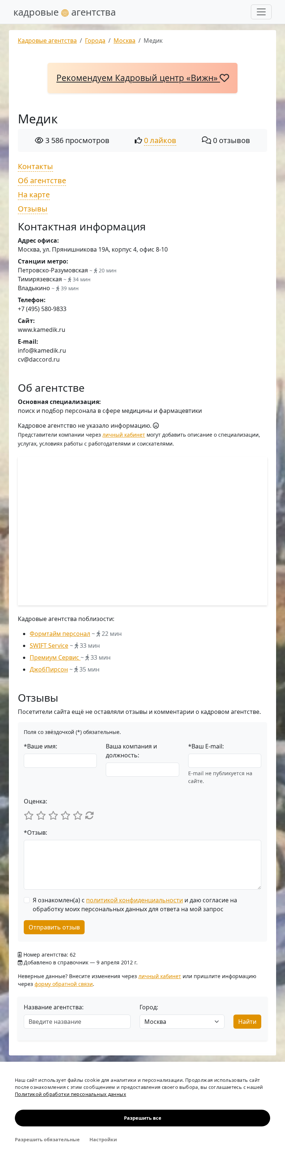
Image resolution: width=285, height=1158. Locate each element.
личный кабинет (123, 434)
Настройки (103, 1139)
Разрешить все (142, 1118)
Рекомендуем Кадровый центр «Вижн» (138, 78)
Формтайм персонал (60, 634)
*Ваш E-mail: (206, 746)
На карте (34, 195)
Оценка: (35, 801)
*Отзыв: (35, 832)
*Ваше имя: (40, 746)
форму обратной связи (64, 983)
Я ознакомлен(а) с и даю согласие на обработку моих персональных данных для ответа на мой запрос (135, 904)
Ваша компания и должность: (131, 750)
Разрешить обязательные (47, 1139)
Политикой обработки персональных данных (70, 1094)
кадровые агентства (64, 12)
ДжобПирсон (49, 669)
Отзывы (33, 209)
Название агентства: (53, 1007)
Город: (149, 1007)
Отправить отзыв (54, 927)
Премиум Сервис (55, 657)
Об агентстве (42, 180)
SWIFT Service (49, 645)
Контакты (35, 166)
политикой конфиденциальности (134, 900)
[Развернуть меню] (261, 11)
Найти (247, 1022)
